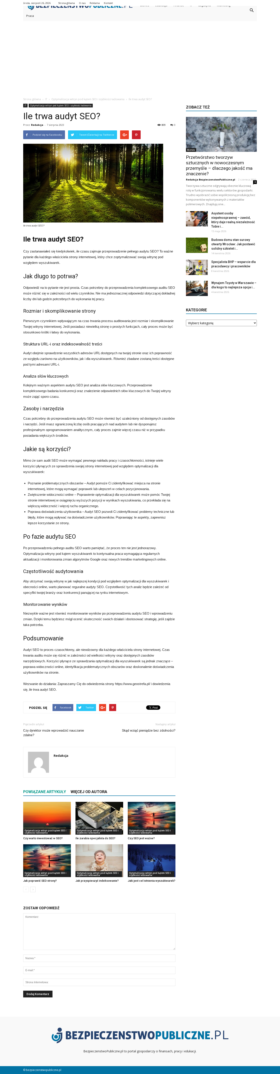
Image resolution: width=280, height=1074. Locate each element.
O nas (82, 3)
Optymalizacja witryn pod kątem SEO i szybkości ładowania (60, 105)
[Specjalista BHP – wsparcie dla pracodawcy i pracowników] (197, 267)
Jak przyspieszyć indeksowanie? (97, 880)
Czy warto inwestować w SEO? (43, 838)
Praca (30, 16)
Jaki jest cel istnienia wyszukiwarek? (151, 880)
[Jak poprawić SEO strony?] (47, 860)
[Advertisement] (140, 59)
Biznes (191, 149)
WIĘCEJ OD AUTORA (89, 791)
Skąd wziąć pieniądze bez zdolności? (148, 730)
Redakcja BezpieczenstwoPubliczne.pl (210, 179)
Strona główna (66, 3)
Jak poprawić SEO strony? (40, 880)
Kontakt (108, 3)
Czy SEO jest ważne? (141, 838)
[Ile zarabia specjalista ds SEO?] (99, 818)
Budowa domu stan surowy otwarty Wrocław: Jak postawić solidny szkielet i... (233, 244)
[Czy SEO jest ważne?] (151, 818)
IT (25, 105)
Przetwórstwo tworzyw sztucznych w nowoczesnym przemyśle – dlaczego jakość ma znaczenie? (219, 165)
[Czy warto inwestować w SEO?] (47, 818)
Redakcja (37, 124)
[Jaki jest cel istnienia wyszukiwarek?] (151, 860)
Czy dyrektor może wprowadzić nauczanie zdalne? (53, 733)
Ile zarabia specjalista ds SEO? (95, 838)
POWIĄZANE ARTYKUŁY (44, 791)
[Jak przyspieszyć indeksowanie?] (99, 860)
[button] (251, 10)
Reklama (95, 3)
